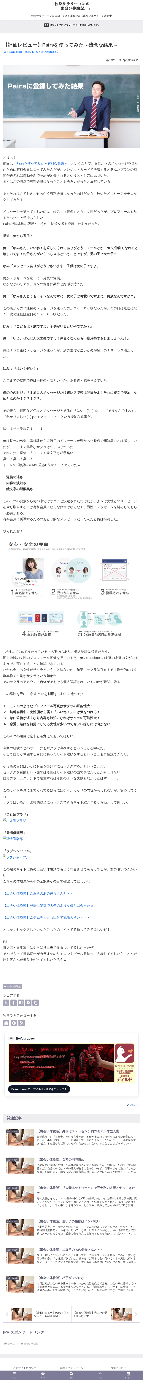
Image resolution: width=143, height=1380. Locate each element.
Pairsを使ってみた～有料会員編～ (42, 163)
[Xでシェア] (6, 1003)
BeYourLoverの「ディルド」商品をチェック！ (39, 1089)
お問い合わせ (118, 1367)
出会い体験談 (14, 986)
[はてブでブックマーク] (21, 1003)
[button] (35, 1003)
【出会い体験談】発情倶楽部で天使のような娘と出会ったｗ (48, 905)
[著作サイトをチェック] (6, 1023)
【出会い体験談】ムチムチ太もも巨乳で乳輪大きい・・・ (46, 917)
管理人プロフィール (71, 1367)
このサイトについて (24, 1367)
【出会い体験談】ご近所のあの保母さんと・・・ (40, 893)
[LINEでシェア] (28, 1003)
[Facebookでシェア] (13, 1003)
